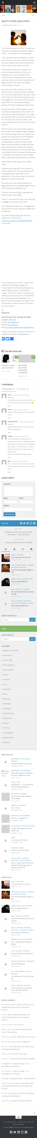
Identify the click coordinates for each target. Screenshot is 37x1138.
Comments (9, 389)
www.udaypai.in (13, 325)
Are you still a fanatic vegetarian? (19, 1042)
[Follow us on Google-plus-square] (34, 523)
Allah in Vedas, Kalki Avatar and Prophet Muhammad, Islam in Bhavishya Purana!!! (22, 865)
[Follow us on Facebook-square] (21, 523)
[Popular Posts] (14, 549)
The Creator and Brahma (19, 606)
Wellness (26, 589)
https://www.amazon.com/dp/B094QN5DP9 (17, 221)
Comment (7, 484)
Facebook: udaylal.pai (9, 320)
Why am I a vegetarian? (19, 818)
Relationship (7, 718)
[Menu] (34, 2)
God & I (13, 555)
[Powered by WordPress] (11, 1127)
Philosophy (24, 603)
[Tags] (31, 549)
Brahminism (7, 655)
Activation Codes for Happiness (22, 953)
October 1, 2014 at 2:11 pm (21, 395)
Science (31, 603)
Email (21, 498)
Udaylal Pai (8, 25)
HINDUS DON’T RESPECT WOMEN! (23, 1059)
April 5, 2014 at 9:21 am (21, 436)
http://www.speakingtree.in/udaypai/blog (19, 327)
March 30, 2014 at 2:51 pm (20, 461)
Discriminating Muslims (19, 581)
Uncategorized (8, 733)
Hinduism (31, 565)
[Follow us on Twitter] (24, 523)
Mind (12, 589)
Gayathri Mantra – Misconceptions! (23, 1078)
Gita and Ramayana (18, 964)
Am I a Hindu (15, 808)
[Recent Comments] (22, 549)
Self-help (19, 589)
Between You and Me (10, 650)
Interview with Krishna (19, 840)
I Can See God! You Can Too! (21, 557)
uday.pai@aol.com (13, 322)
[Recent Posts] (6, 549)
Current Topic (16, 579)
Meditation (7, 689)
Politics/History (27, 579)
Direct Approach (8, 665)
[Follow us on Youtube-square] (31, 523)
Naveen (6, 1078)
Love (3, 15)
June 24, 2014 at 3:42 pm (21, 409)
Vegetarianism (8, 737)
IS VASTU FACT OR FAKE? (20, 850)
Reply (9, 406)
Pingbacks (23, 389)
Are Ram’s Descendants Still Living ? (22, 1037)
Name (6, 498)
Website (6, 506)
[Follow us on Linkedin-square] (27, 523)
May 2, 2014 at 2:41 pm (26, 421)
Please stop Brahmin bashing (21, 764)
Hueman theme (29, 1127)
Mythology (22, 567)
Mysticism (20, 555)
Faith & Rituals (16, 565)
